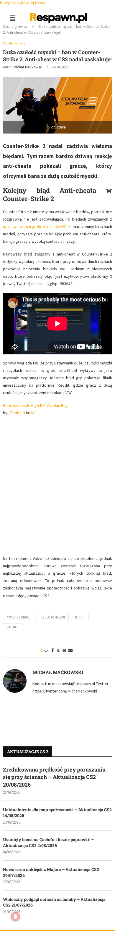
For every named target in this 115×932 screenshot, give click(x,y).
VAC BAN (13, 627)
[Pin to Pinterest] (64, 650)
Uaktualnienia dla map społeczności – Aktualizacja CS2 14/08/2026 (57, 812)
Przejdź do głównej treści (22, 2)
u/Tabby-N (16, 412)
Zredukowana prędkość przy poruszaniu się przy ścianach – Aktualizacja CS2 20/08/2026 (54, 777)
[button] (12, 18)
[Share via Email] (70, 650)
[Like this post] (46, 650)
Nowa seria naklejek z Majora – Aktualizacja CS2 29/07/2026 (51, 872)
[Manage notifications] (15, 916)
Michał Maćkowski (28, 67)
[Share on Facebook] (52, 650)
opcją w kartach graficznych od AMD (35, 226)
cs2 (32, 412)
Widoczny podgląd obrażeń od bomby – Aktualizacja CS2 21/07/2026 (54, 902)
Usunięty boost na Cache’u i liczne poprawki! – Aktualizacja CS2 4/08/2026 (48, 842)
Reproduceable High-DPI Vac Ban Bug (35, 405)
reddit (80, 617)
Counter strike (18, 617)
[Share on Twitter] (58, 650)
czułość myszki (52, 617)
